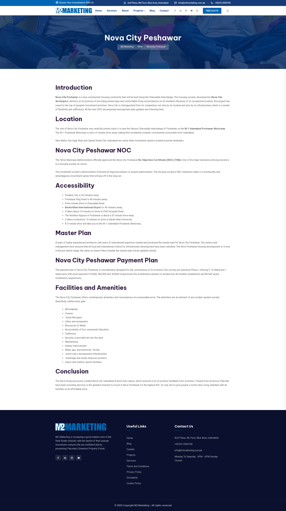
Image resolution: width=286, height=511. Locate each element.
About (125, 10)
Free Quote (212, 11)
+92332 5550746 (222, 3)
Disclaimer (132, 477)
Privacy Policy (134, 472)
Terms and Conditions (138, 466)
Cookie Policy (134, 483)
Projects (138, 10)
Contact (164, 10)
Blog (152, 10)
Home (98, 10)
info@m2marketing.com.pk (191, 3)
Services (112, 10)
